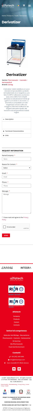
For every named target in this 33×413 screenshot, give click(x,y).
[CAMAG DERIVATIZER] (16, 53)
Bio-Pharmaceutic (16, 344)
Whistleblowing (13, 384)
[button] (29, 6)
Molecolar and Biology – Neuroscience (16, 335)
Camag (10, 85)
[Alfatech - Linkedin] (19, 369)
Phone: (4, 182)
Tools (16, 16)
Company (16, 316)
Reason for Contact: (9, 164)
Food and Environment (16, 347)
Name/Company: (8, 155)
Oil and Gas (16, 341)
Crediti (6, 386)
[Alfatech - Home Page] (8, 5)
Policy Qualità (4, 384)
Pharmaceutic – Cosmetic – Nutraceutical (16, 338)
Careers (16, 322)
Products (10, 16)
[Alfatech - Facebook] (14, 369)
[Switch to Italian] (18, 5)
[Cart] (24, 5)
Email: (4, 173)
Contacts (17, 325)
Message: (5, 191)
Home (4, 16)
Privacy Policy (21, 384)
